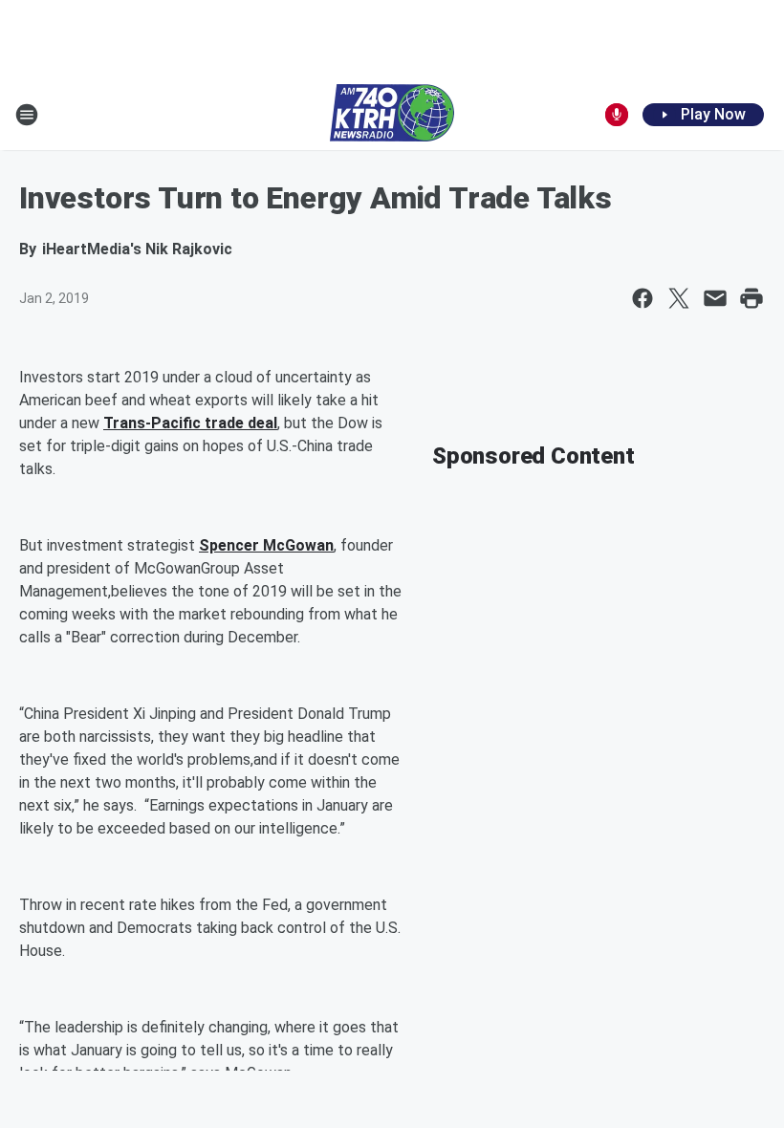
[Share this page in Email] (715, 298)
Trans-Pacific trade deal (190, 423)
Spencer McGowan (266, 545)
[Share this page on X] (678, 298)
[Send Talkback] (616, 114)
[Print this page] (751, 298)
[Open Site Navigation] (26, 114)
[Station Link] (392, 114)
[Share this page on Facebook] (642, 298)
